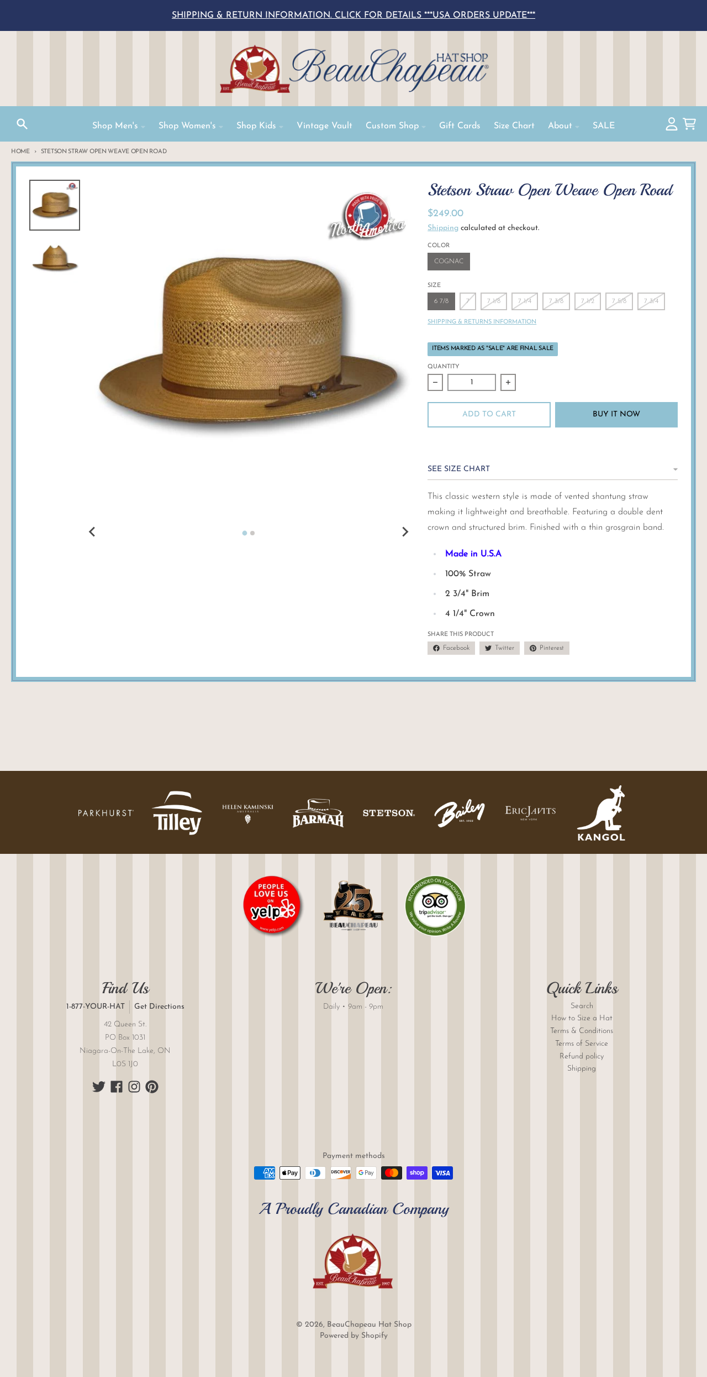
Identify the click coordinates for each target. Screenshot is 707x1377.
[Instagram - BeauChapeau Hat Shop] (134, 1086)
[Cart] (689, 124)
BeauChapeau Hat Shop (369, 1325)
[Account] (671, 124)
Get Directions (159, 1007)
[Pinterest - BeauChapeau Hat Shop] (152, 1086)
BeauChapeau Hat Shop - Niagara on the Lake (353, 68)
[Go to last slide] (92, 532)
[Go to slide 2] (252, 533)
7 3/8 (556, 301)
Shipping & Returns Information (482, 322)
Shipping (443, 228)
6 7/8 (441, 301)
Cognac (448, 261)
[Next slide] (404, 532)
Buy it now (616, 414)
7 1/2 (587, 301)
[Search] (22, 124)
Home (20, 152)
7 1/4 (524, 301)
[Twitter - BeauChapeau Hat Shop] (98, 1086)
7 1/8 (493, 301)
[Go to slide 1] (244, 533)
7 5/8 (619, 301)
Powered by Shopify (354, 1336)
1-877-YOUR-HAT (95, 1007)
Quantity (444, 367)
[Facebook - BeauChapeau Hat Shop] (116, 1086)
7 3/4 (651, 301)
